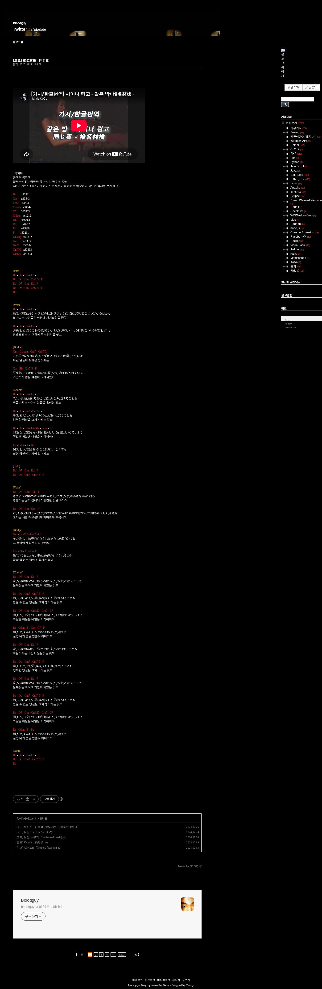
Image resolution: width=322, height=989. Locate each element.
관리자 (176, 980)
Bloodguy (19, 23)
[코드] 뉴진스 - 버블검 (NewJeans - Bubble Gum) (45, 827)
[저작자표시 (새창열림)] (61, 799)
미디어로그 (163, 980)
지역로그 (137, 980)
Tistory (190, 985)
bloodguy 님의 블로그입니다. (42, 907)
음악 (15, 64)
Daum (166, 985)
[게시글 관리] (33, 799)
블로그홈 (18, 42)
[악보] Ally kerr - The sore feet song (36, 847)
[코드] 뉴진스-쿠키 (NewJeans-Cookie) (39, 837)
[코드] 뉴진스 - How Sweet (32, 832)
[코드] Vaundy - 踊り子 (29, 842)
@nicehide (38, 29)
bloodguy (133, 985)
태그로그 (150, 980)
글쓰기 (186, 980)
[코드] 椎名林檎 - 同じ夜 (31, 60)
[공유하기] (27, 799)
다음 (134, 954)
